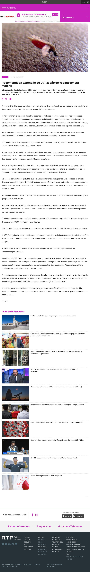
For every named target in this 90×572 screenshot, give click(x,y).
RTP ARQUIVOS (28, 547)
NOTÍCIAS (27, 537)
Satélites (55, 552)
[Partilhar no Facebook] (2, 99)
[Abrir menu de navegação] (88, 8)
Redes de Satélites (19, 526)
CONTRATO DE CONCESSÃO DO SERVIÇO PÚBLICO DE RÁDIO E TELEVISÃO (76, 549)
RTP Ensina (27, 549)
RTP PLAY (41, 537)
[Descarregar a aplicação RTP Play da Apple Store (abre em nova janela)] (67, 516)
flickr (16, 544)
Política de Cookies (25, 564)
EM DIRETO (41, 540)
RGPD (68, 554)
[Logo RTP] (11, 538)
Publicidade (14, 566)
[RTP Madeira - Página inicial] (7, 7)
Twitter (6, 544)
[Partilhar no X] (6, 99)
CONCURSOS (42, 547)
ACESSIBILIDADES (57, 549)
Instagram (9, 544)
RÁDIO (26, 544)
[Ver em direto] (7, 16)
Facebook (3, 544)
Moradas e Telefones (70, 526)
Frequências (43, 526)
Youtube (13, 544)
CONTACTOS (56, 537)
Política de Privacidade (10, 564)
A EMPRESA (70, 537)
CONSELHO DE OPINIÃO (73, 544)
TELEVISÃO (27, 542)
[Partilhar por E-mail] (10, 99)
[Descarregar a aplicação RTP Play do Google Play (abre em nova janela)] (78, 516)
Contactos (42, 554)
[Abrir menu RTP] (45, 2)
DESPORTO (27, 540)
